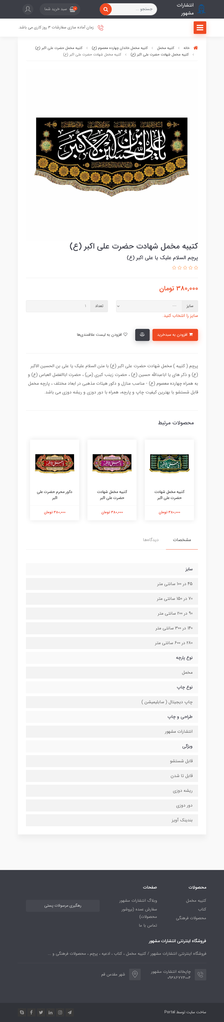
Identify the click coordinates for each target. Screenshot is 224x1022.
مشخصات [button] (182, 539)
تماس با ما (148, 925)
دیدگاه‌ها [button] (151, 539)
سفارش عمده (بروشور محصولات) (139, 913)
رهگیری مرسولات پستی (62, 906)
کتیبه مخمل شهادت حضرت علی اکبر (169, 495)
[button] (60, 9)
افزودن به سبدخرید (172, 335)
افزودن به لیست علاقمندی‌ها (100, 335)
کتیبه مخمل (196, 900)
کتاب (202, 909)
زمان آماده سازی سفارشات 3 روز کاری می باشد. (56, 27)
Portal (169, 1012)
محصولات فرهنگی (191, 918)
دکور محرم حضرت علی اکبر (54, 495)
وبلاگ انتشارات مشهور (138, 900)
